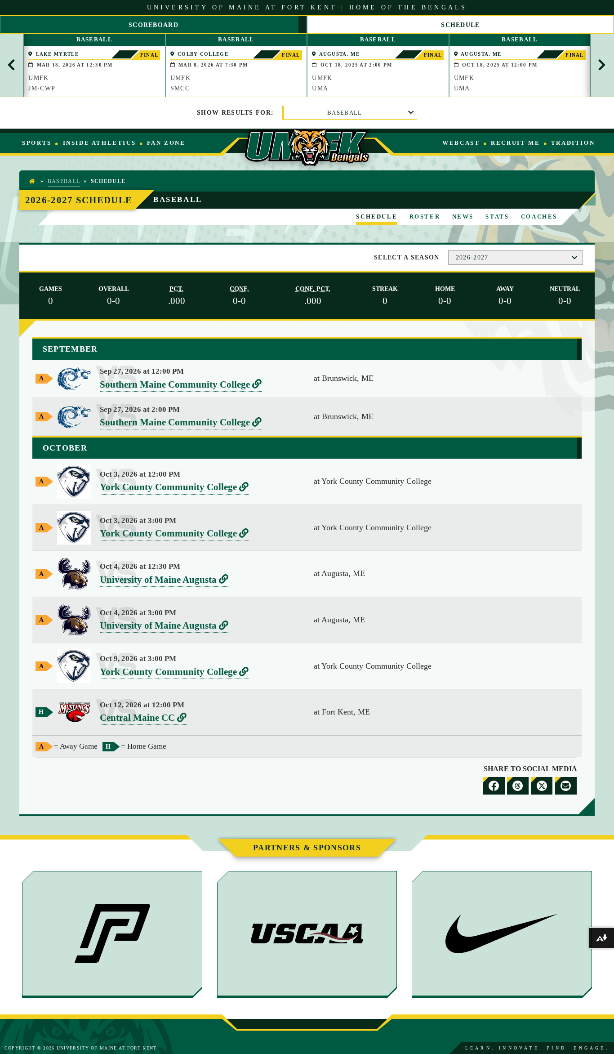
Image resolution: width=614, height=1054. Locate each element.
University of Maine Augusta (164, 580)
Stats (497, 216)
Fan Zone (166, 142)
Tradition (573, 142)
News (463, 216)
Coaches (539, 216)
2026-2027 (472, 257)
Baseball (344, 112)
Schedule (376, 216)
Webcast (461, 142)
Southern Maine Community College (181, 385)
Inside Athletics (99, 142)
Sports (37, 142)
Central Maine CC (143, 718)
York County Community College (174, 487)
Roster (424, 216)
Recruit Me (515, 142)
